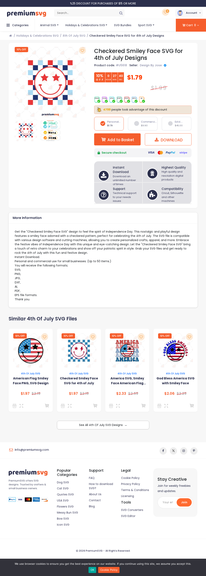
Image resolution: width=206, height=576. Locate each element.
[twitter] (173, 451)
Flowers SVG (65, 507)
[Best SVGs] (63, 406)
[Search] (121, 13)
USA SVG (63, 500)
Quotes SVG (65, 494)
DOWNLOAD (171, 140)
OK (92, 569)
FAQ (92, 478)
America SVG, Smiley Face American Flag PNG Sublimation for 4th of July (127, 381)
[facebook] (163, 451)
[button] (189, 13)
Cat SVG (63, 488)
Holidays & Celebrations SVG (85, 25)
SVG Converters (132, 510)
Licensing (127, 496)
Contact (95, 500)
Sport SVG (145, 25)
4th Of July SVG (74, 36)
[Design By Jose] (15, 406)
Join (184, 502)
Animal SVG (48, 25)
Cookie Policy (130, 478)
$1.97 (25, 393)
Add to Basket (120, 140)
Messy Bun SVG (67, 513)
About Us (95, 494)
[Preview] (22, 406)
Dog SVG (63, 482)
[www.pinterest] (194, 451)
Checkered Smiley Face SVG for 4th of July (79, 380)
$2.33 (121, 393)
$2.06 (169, 393)
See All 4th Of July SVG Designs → (103, 425)
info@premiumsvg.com (32, 450)
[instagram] (183, 451)
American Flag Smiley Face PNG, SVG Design (30, 380)
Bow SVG (63, 519)
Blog (92, 506)
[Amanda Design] (160, 406)
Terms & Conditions (135, 490)
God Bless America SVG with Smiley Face (176, 380)
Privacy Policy (130, 484)
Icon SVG (63, 525)
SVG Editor (128, 516)
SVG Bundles (122, 25)
